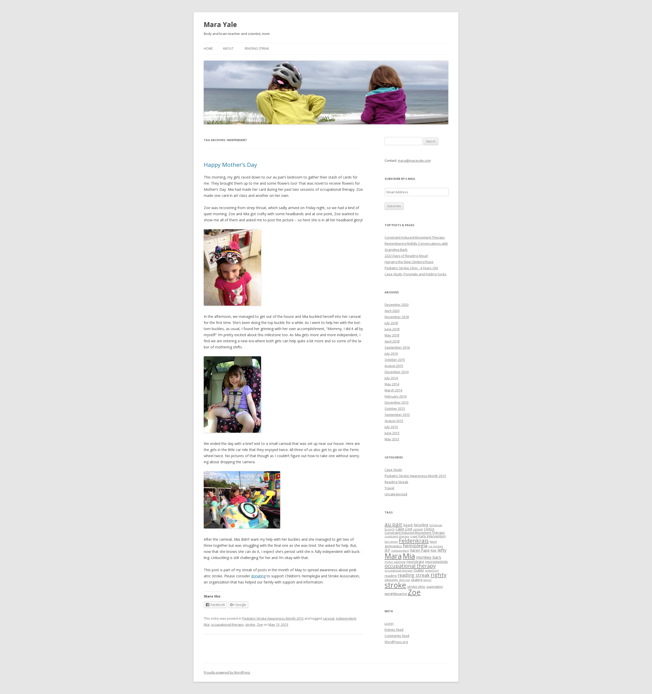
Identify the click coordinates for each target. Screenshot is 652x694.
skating (416, 579)
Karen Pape (420, 550)
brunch (390, 529)
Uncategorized (396, 494)
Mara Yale (220, 24)
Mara (393, 556)
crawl (413, 536)
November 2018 (397, 317)
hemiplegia (415, 545)
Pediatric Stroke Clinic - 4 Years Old (411, 268)
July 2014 (391, 378)
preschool (432, 570)
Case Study (393, 469)
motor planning (395, 562)
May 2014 (392, 384)
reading (391, 575)
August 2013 (394, 420)
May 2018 (392, 335)
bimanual (435, 525)
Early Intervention (432, 536)
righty (438, 575)
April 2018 (392, 341)
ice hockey (435, 546)
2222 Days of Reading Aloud (406, 255)
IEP (387, 550)
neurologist (415, 561)
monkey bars (428, 557)
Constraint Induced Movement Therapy (415, 237)
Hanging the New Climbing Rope (409, 262)
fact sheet (391, 541)
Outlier (419, 570)
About (228, 48)
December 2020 (397, 304)
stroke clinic (416, 586)
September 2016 (397, 347)
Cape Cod (404, 528)
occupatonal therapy (399, 570)
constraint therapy (397, 536)
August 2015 (394, 365)
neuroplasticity (436, 561)
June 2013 (392, 433)
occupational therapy (227, 624)
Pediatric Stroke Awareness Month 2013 (273, 618)
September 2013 (397, 414)
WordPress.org (396, 641)
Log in (389, 623)
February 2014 (395, 396)
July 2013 (391, 427)
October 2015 (395, 359)
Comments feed (397, 635)
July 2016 (391, 353)
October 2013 (395, 408)
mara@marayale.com (414, 160)
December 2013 (397, 402)
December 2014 (397, 372)
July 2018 (391, 323)
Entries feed (394, 629)
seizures (391, 579)
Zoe (260, 624)
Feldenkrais (414, 540)
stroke (250, 624)
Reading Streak (257, 48)
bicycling (421, 524)
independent (346, 618)
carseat (328, 618)
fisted (433, 541)
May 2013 (392, 439)
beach (408, 525)
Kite (434, 550)
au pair (393, 524)
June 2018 (392, 329)
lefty (442, 550)
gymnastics (393, 546)
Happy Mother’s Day (230, 164)
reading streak (414, 575)
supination (434, 586)
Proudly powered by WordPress (227, 672)
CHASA (429, 529)
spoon (427, 580)
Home (208, 48)
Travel (389, 488)
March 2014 (393, 390)
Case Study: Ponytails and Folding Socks (415, 274)
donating (258, 576)
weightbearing (396, 593)
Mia (206, 624)
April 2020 (392, 310)
